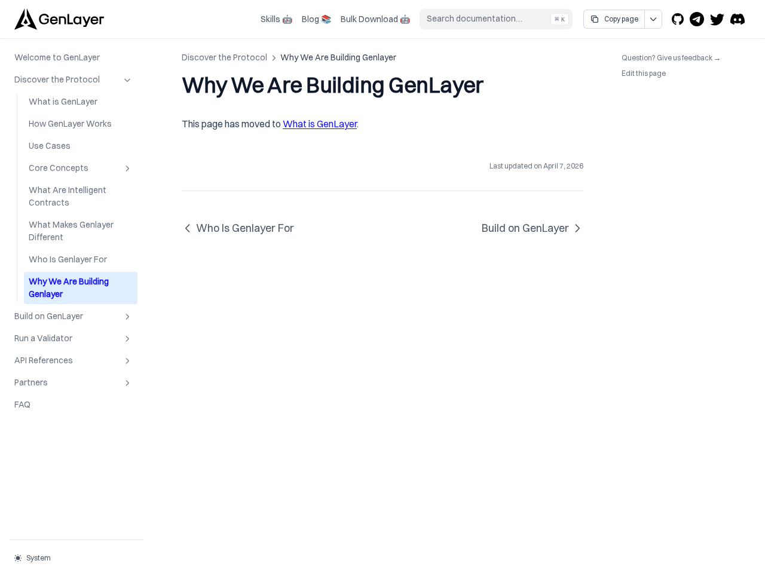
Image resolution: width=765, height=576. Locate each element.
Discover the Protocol (57, 79)
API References (43, 360)
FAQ (22, 404)
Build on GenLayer (48, 316)
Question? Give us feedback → (671, 57)
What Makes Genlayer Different (71, 231)
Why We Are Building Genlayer (69, 287)
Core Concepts (58, 168)
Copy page (621, 18)
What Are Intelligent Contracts (67, 196)
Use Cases (50, 145)
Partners (31, 382)
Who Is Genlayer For (68, 259)
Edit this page (644, 73)
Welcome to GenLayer (57, 57)
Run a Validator (43, 338)
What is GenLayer (63, 101)
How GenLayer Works (70, 123)
